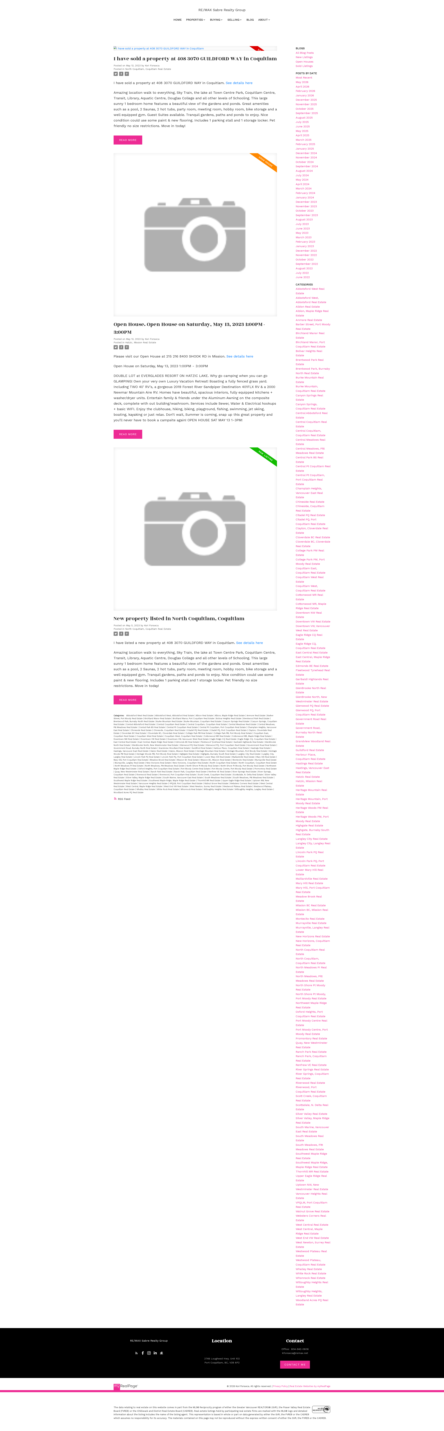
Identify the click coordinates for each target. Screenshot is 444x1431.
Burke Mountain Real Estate (169, 721)
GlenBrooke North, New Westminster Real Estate (155, 745)
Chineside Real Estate (141, 730)
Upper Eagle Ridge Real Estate (237, 780)
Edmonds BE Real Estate (188, 742)
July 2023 (302, 224)
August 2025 (304, 117)
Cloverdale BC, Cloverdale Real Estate (166, 733)
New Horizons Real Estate (159, 763)
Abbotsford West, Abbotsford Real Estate (175, 715)
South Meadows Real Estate (218, 777)
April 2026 (302, 86)
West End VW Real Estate (176, 786)
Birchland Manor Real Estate (158, 718)
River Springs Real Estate (245, 772)
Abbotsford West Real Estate (140, 715)
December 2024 (306, 153)
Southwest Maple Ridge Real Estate (131, 780)
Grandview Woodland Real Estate (175, 748)
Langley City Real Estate (249, 754)
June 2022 (303, 277)
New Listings (304, 57)
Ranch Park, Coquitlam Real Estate (190, 772)
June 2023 (303, 228)
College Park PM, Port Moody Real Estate (233, 733)
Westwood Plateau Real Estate (238, 786)
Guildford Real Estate (202, 748)
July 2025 (302, 122)
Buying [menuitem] (215, 19)
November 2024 (306, 157)
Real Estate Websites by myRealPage (310, 1386)
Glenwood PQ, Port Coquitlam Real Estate (226, 745)
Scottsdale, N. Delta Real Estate (248, 775)
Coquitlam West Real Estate (150, 736)
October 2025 (305, 108)
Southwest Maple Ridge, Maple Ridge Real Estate (172, 780)
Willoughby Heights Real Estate (219, 789)
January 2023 (305, 246)
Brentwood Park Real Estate (256, 718)
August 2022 (304, 268)
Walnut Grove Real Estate (216, 783)
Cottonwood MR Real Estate (217, 736)
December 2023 (306, 201)
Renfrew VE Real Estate (219, 772)
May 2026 (302, 82)
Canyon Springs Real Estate (236, 721)
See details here (239, 83)
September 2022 (307, 263)
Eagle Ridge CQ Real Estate (224, 739)
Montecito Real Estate (243, 760)
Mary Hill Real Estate (266, 757)
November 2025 (306, 104)
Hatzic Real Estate (159, 751)
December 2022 (306, 250)
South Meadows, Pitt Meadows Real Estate (253, 777)
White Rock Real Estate (168, 789)
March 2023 (303, 237)
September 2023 (307, 215)
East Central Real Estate (125, 742)
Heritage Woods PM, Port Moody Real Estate (157, 754)
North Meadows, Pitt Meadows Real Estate (165, 766)
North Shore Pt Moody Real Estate (202, 766)
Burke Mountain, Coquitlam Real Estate (203, 721)
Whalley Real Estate (146, 789)
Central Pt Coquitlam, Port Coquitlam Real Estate (223, 727)
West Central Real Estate (312, 1224)
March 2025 (303, 139)
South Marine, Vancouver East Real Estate (183, 777)
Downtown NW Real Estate (126, 739)
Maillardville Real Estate (243, 757)
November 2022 (306, 255)
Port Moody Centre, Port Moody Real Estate (232, 769)
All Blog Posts (305, 52)
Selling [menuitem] (233, 19)
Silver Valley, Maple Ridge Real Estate (144, 777)
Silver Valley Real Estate (311, 1113)
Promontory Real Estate (265, 769)
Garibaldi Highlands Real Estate (249, 742)
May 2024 (302, 179)
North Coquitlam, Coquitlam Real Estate (148, 69)
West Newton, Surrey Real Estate (206, 786)
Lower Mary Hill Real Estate (218, 757)
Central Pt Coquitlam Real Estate (182, 727)
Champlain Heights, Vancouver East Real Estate (309, 493)
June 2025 (303, 126)
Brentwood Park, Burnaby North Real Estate (134, 721)
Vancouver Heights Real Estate (153, 783)
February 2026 (305, 91)
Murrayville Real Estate (265, 760)
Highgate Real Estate (190, 754)
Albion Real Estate (205, 715)
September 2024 (307, 166)
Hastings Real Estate (261, 748)
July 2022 (302, 272)
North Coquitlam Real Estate (224, 763)
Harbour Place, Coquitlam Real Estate (232, 748)
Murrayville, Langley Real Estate (130, 763)
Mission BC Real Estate (188, 760)
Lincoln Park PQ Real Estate (147, 757)
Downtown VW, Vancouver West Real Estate (188, 739)
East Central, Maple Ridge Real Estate (156, 742)
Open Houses (304, 61)
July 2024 (302, 175)
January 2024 (305, 197)
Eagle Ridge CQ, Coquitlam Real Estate (257, 739)
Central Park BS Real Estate (152, 727)
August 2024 (304, 170)
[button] (136, 1353)
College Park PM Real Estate (199, 733)
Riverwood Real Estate (147, 775)
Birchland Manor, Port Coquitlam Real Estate (194, 718)
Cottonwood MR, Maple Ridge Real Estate (252, 736)
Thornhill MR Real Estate (209, 780)
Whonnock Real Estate (192, 789)
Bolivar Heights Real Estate (229, 718)
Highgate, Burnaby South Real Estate (218, 754)
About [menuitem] (263, 19)
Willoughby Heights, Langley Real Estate (254, 789)
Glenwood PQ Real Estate (192, 745)
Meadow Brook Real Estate (163, 760)
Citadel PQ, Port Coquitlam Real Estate (228, 730)
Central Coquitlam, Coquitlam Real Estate (207, 724)
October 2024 (305, 162)
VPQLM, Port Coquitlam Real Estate (186, 783)
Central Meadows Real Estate (243, 724)
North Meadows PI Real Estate (129, 766)
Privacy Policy (280, 1386)
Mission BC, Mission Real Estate (216, 760)
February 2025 (305, 144)
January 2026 (305, 95)
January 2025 (305, 148)
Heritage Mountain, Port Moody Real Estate (247, 751)
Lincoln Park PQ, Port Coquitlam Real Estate (182, 757)
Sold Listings (304, 66)
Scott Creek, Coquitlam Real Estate (215, 775)
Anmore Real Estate (256, 715)
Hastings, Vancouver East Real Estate (131, 751)
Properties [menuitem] (194, 19)
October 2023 (305, 210)
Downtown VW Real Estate (153, 739)
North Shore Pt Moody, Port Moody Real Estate (243, 766)
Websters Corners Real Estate (244, 783)
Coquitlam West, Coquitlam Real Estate (184, 736)
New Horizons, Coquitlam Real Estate (191, 763)
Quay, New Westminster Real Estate (132, 772)
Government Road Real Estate (261, 745)
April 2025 (302, 135)
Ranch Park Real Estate (162, 772)
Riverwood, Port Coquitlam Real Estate (178, 775)
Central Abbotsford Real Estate (141, 724)
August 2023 (304, 219)
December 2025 (306, 99)
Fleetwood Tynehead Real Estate (217, 742)
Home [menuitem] (177, 19)
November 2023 (306, 206)
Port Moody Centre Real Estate (196, 769)
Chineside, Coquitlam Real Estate (169, 730)
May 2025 (302, 131)
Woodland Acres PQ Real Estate (128, 792)
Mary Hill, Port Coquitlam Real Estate (131, 760)
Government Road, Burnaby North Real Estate (135, 748)
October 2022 (305, 259)
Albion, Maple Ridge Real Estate (230, 715)
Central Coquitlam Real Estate (171, 724)
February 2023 (305, 241)
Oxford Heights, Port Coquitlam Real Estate (159, 769)
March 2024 (304, 188)
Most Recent (304, 77)
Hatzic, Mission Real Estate (140, 342)
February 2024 (305, 193)
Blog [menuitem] (250, 19)
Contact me (295, 1364)
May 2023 (302, 232)
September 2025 (307, 113)
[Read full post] (195, 50)
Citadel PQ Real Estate (198, 730)
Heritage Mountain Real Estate (211, 751)
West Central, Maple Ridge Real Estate (144, 786)
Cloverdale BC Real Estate (134, 733)
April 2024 (302, 184)
